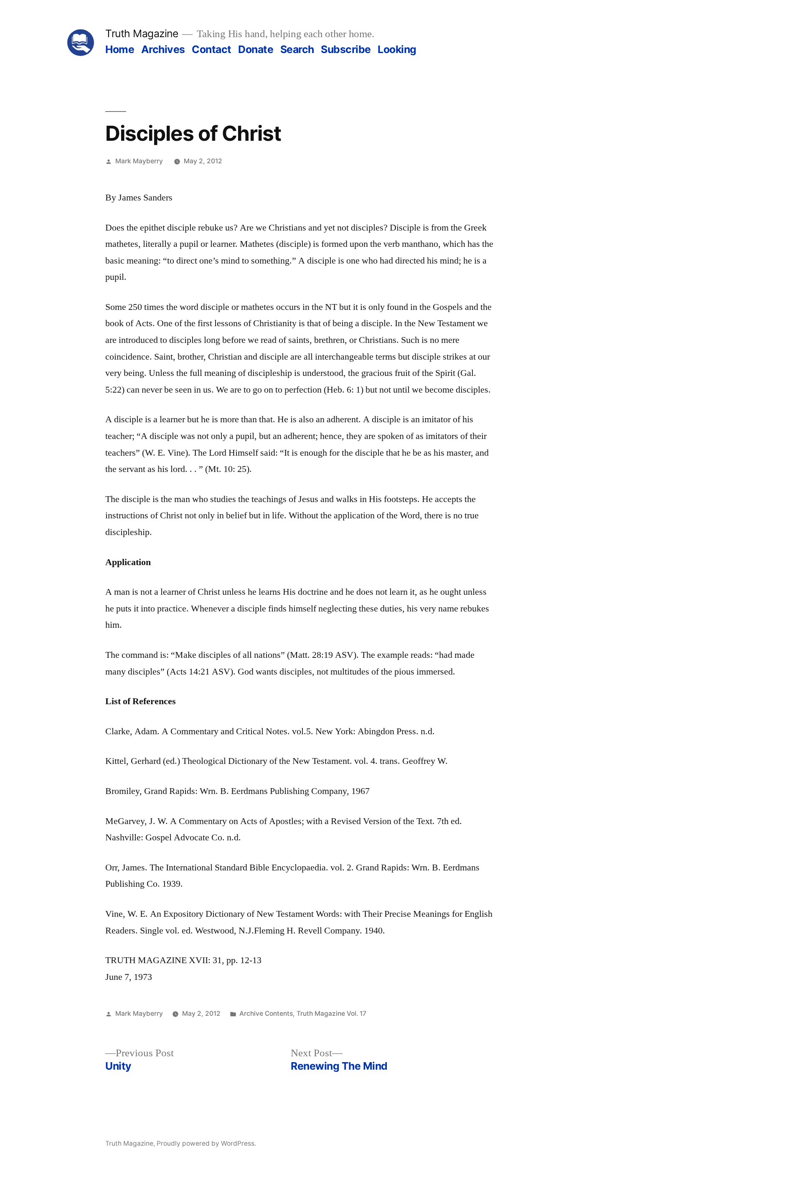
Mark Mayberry (139, 161)
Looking (397, 49)
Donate (255, 49)
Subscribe (346, 49)
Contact (211, 49)
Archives (163, 49)
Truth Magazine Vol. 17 (331, 1013)
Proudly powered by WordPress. (206, 1143)
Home (119, 49)
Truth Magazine (141, 33)
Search (297, 49)
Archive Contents (266, 1013)
